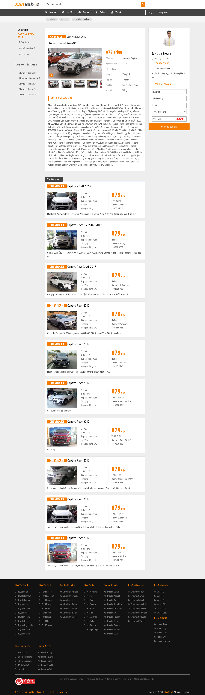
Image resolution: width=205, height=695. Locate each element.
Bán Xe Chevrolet (136, 585)
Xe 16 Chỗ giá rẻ (22, 665)
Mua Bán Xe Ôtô (22, 646)
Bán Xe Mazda (161, 585)
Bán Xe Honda (160, 617)
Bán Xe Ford (45, 585)
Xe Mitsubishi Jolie (68, 600)
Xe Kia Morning (90, 592)
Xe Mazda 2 (159, 592)
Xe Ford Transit (45, 625)
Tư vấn (118, 12)
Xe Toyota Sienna (22, 634)
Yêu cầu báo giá (169, 126)
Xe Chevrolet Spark (136, 600)
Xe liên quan (24, 54)
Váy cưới (63, 692)
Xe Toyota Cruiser (22, 629)
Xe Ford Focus (45, 608)
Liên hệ (53, 692)
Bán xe (85, 12)
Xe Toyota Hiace (22, 621)
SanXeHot (168, 692)
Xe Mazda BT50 (160, 613)
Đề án (45, 692)
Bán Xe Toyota (22, 585)
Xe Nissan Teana (45, 661)
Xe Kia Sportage (91, 629)
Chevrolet (51, 19)
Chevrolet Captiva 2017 (28, 78)
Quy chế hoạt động (33, 692)
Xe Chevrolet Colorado (137, 613)
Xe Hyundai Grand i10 (113, 604)
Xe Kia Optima (90, 621)
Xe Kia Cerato (90, 604)
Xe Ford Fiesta (45, 613)
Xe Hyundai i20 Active (113, 608)
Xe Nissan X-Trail (45, 669)
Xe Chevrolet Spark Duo (138, 604)
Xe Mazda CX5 (160, 604)
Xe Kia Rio (88, 613)
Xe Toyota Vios (21, 592)
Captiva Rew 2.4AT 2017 (73, 267)
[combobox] (169, 111)
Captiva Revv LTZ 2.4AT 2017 (76, 225)
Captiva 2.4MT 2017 (70, 186)
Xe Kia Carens (90, 600)
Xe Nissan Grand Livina (47, 665)
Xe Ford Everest (46, 600)
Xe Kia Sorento (90, 617)
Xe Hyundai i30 (110, 613)
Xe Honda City (160, 628)
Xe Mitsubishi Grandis (69, 596)
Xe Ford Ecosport (46, 596)
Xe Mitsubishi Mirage (69, 617)
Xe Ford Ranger (45, 592)
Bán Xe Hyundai (111, 585)
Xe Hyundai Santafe (112, 592)
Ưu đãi (69, 12)
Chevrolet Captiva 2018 (28, 73)
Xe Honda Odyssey (162, 641)
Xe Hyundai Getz (111, 634)
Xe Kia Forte (89, 608)
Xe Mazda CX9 (160, 608)
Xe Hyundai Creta (111, 621)
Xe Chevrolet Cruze (136, 592)
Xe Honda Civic (160, 632)
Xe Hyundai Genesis (112, 629)
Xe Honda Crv (160, 637)
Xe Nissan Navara (45, 657)
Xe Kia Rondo (90, 625)
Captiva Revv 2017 (69, 305)
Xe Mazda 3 (159, 596)
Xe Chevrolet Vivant (136, 621)
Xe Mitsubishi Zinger (68, 613)
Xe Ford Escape (46, 604)
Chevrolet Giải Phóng (82, 19)
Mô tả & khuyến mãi (27, 48)
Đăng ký (151, 12)
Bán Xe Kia (89, 585)
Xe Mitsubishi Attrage (69, 592)
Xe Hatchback (21, 652)
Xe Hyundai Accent (112, 596)
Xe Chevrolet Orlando (137, 617)
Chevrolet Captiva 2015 (28, 89)
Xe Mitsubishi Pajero (68, 604)
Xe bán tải (19, 669)
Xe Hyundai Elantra (112, 625)
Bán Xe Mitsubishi (68, 585)
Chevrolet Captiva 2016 (28, 84)
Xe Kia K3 (88, 596)
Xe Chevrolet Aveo (136, 596)
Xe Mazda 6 (159, 600)
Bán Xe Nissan (44, 646)
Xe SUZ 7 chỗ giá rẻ (23, 661)
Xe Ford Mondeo (46, 621)
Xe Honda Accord (161, 624)
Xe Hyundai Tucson (112, 617)
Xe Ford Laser (45, 617)
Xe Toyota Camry (22, 608)
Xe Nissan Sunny (45, 652)
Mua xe (52, 12)
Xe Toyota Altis (21, 604)
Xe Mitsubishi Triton (68, 608)
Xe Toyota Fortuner (23, 600)
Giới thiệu (19, 692)
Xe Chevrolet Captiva (137, 608)
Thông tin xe (24, 42)
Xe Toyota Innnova (23, 596)
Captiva (64, 19)
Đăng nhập (163, 12)
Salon (102, 12)
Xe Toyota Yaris (22, 613)
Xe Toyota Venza (22, 617)
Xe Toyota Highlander (24, 625)
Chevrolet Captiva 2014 (28, 94)
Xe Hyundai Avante (112, 600)
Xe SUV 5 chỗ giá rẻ (23, 657)
